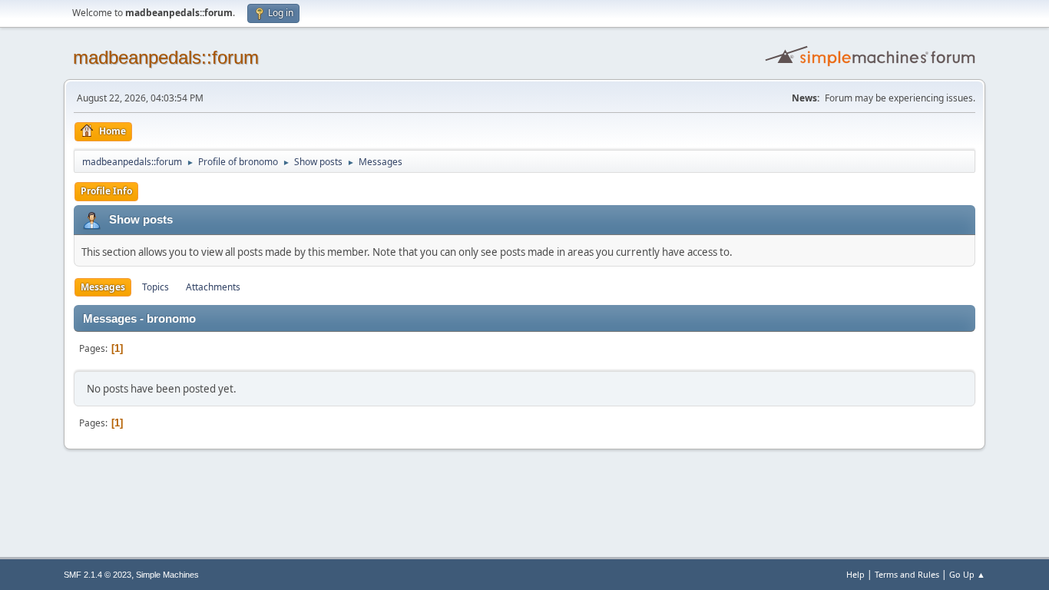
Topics (155, 286)
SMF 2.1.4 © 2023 (97, 574)
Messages (103, 286)
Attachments (213, 286)
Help (855, 574)
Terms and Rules (907, 574)
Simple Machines (167, 574)
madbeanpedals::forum (166, 57)
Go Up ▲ (967, 574)
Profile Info (106, 190)
